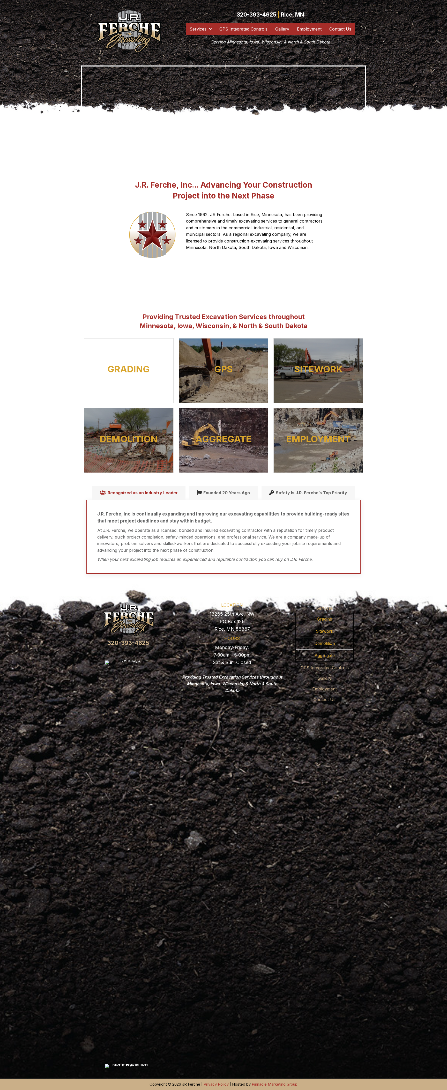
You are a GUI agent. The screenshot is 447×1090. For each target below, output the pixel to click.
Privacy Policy (216, 1084)
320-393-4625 (256, 14)
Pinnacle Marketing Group (274, 1084)
